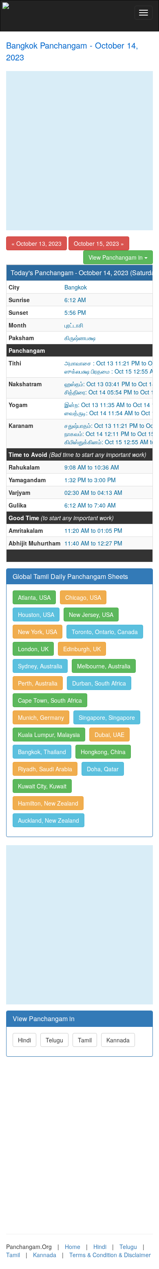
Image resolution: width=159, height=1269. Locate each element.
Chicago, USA (83, 597)
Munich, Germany (41, 717)
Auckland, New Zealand (48, 820)
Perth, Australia (37, 683)
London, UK (33, 649)
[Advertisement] (79, 150)
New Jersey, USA (91, 614)
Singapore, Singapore (107, 717)
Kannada (118, 1040)
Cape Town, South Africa (50, 700)
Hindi (24, 1040)
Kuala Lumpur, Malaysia (49, 734)
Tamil (85, 1040)
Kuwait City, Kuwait (42, 786)
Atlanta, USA (34, 597)
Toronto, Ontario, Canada (105, 632)
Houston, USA (36, 614)
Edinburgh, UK (82, 649)
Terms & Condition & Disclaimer (110, 1255)
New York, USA (37, 632)
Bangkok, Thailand (42, 752)
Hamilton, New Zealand (48, 803)
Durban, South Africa (99, 683)
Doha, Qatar (103, 769)
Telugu (54, 1040)
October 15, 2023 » (99, 243)
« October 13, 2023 (36, 243)
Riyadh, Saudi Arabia (45, 769)
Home (72, 1246)
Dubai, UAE (109, 734)
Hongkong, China (103, 752)
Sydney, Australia (40, 666)
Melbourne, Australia (103, 666)
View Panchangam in (116, 257)
